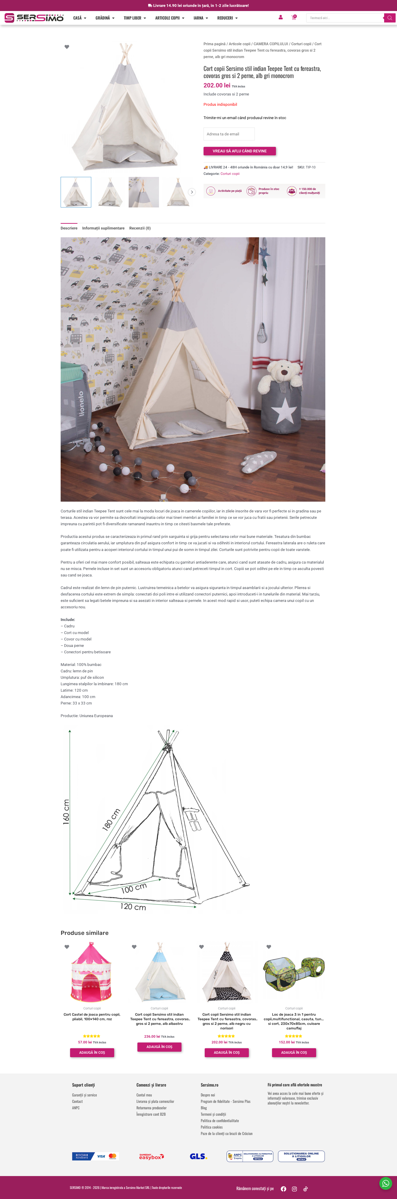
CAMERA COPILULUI (271, 44)
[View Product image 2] (110, 192)
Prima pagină (215, 44)
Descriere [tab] (69, 228)
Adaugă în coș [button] (92, 1053)
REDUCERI (225, 18)
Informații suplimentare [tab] (103, 228)
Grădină (103, 18)
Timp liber (132, 18)
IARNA (198, 18)
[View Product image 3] (144, 192)
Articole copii (167, 18)
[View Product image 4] (177, 192)
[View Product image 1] (76, 192)
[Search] (390, 17)
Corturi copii (301, 44)
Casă (77, 18)
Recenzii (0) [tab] (140, 228)
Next (191, 192)
